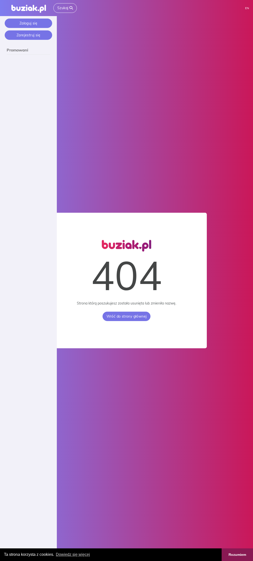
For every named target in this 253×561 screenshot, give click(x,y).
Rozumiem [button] (237, 555)
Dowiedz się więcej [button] (73, 554)
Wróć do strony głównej (126, 316)
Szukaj (63, 8)
